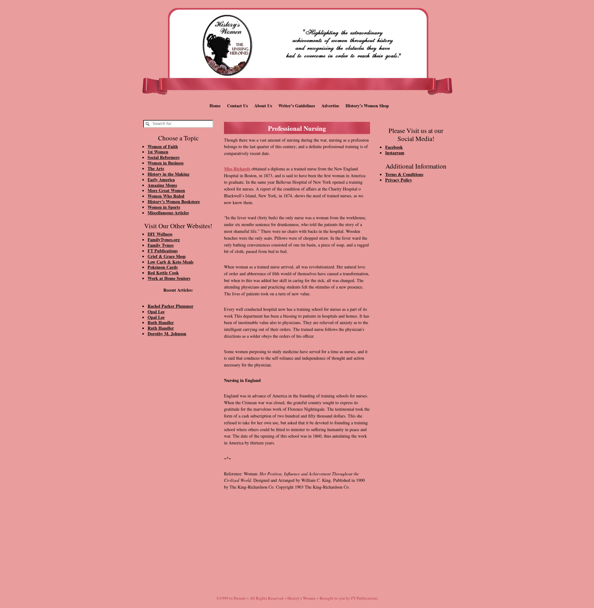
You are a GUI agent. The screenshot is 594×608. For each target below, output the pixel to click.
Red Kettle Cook (163, 272)
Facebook (394, 147)
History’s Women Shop (367, 105)
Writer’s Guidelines (296, 105)
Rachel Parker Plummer (170, 306)
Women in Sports (164, 207)
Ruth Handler (161, 322)
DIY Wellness (160, 234)
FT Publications (163, 250)
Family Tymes (161, 245)
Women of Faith (163, 146)
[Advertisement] (178, 446)
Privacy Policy (398, 180)
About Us (263, 105)
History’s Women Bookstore (174, 201)
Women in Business (165, 163)
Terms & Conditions (404, 174)
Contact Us (237, 105)
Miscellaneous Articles (168, 212)
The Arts (156, 168)
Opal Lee (156, 311)
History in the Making (168, 174)
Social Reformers (163, 157)
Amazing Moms (162, 185)
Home (215, 105)
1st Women (158, 151)
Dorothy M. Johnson (167, 333)
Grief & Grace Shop (167, 256)
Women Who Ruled (166, 196)
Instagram (394, 152)
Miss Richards (237, 168)
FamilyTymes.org (164, 239)
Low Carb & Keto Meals (170, 262)
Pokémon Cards (163, 267)
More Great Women (166, 190)
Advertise (330, 105)
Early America (161, 179)
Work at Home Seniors (169, 278)
